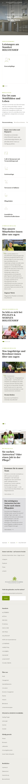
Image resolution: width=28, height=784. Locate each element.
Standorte (12, 542)
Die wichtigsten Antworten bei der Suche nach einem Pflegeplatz (12, 504)
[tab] (7, 122)
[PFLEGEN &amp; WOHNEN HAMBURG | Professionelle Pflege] (14, 3)
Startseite (4, 542)
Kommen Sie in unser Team (13, 469)
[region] (14, 70)
